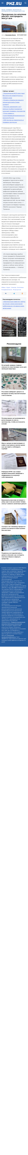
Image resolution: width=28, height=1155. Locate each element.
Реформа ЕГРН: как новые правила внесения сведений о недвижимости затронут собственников (13, 474)
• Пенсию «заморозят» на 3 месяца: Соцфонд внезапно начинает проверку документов (14, 109)
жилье (14, 287)
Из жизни (9, 9)
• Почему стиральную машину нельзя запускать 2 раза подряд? (13, 102)
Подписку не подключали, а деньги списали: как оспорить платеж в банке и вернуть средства (13, 555)
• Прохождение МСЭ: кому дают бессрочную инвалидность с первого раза (14, 96)
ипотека (20, 287)
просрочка (17, 289)
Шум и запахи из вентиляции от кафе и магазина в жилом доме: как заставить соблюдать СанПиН (13, 445)
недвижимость (7, 289)
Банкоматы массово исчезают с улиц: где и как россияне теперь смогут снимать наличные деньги (14, 501)
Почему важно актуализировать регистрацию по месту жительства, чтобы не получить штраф (13, 420)
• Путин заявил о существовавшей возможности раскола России (14, 116)
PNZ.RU (3, 9)
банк (4, 287)
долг (8, 287)
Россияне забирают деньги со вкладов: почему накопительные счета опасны (14, 393)
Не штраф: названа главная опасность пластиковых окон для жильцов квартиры (14, 367)
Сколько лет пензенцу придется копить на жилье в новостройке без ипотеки (13, 528)
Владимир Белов (10, 35)
